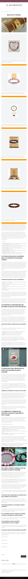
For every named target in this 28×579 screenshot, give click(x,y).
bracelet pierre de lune (4, 543)
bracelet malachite (4, 540)
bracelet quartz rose (4, 546)
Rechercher (3, 554)
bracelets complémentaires (14, 384)
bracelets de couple (13, 479)
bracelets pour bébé (12, 481)
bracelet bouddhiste (10, 387)
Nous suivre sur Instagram (5, 572)
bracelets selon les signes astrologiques (18, 339)
